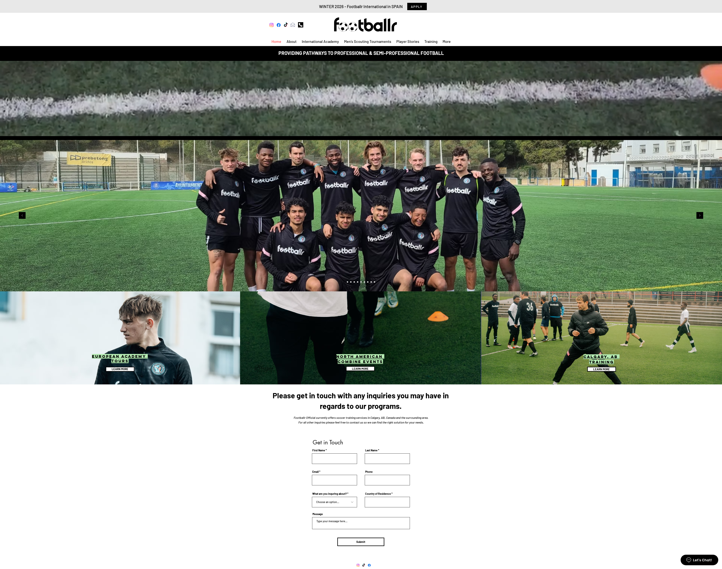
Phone (369, 472)
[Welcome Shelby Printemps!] (367, 282)
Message (317, 514)
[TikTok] (285, 25)
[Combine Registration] (371, 282)
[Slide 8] (357, 282)
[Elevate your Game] (374, 282)
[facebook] (278, 25)
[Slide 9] (347, 282)
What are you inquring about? (329, 493)
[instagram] (271, 25)
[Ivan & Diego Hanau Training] (361, 282)
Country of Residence (378, 493)
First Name (318, 450)
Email (315, 472)
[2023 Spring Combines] (354, 282)
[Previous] (22, 215)
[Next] (699, 215)
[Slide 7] (350, 282)
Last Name (371, 450)
